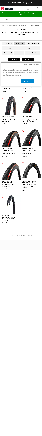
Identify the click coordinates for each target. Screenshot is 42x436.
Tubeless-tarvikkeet (32, 53)
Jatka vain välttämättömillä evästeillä (30, 64)
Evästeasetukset (13, 81)
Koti (3, 25)
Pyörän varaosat (12, 25)
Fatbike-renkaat (7, 43)
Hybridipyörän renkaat (32, 43)
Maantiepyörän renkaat (11, 48)
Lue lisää (27, 4)
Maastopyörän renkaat (30, 48)
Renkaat (23, 25)
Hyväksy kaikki (27, 81)
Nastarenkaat (8, 53)
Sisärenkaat (19, 53)
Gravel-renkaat (34, 25)
